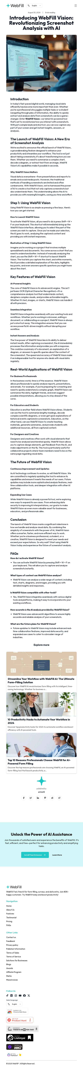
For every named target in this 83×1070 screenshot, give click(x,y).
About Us (10, 910)
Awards (9, 968)
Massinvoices (12, 980)
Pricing (9, 921)
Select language (12, 1000)
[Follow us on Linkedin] (11, 995)
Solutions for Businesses (16, 960)
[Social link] (23, 797)
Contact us (11, 937)
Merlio (9, 976)
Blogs (8, 964)
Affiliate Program (13, 972)
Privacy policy (12, 945)
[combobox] (34, 5)
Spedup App (11, 983)
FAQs (8, 925)
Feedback (10, 941)
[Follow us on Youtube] (20, 995)
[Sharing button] (59, 797)
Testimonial (11, 917)
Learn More (57, 855)
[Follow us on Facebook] (24, 995)
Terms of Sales (12, 953)
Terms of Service (13, 956)
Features (10, 913)
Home (8, 906)
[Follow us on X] (28, 995)
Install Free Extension (33, 855)
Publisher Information (15, 949)
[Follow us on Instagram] (15, 995)
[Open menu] (76, 6)
